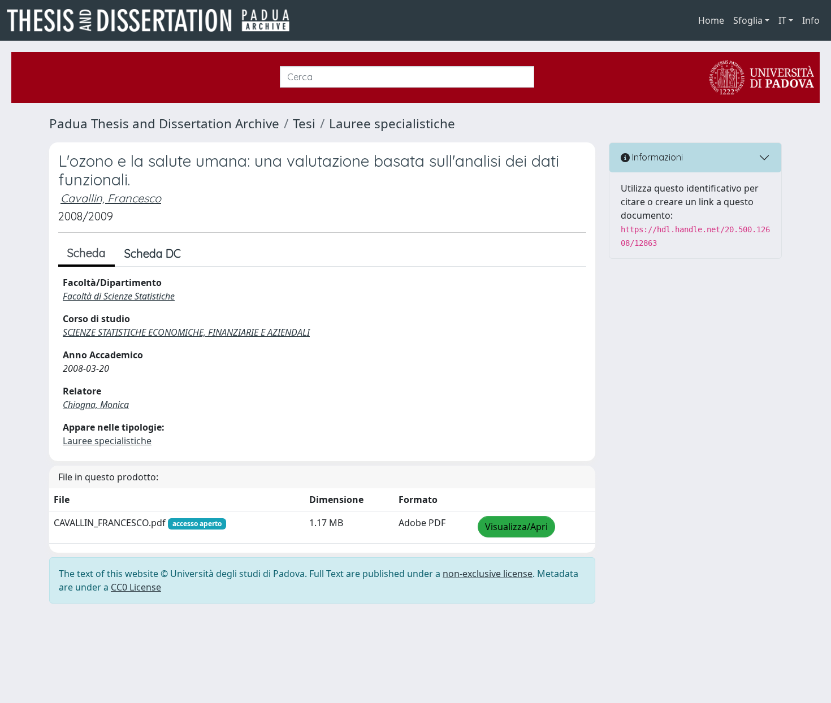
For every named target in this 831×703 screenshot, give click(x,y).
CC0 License (136, 587)
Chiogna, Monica (96, 404)
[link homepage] (152, 20)
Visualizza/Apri (516, 526)
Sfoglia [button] (748, 20)
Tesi (304, 123)
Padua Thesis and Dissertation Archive (164, 123)
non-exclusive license (488, 573)
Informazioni (656, 157)
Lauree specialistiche (392, 123)
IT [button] (782, 20)
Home (711, 20)
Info (811, 20)
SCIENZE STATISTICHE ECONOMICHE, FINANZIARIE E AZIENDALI (186, 332)
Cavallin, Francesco (110, 198)
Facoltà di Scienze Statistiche (119, 296)
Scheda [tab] (86, 253)
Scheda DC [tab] (152, 253)
